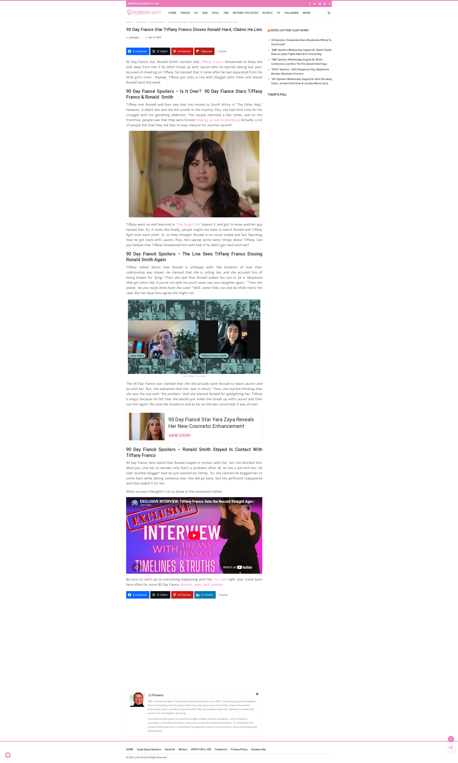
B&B (205, 12)
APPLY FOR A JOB (201, 749)
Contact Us (221, 749)
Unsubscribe (258, 749)
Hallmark (291, 12)
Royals (267, 12)
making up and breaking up (218, 120)
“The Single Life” (188, 224)
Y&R (226, 12)
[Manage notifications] (8, 755)
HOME (172, 12)
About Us (170, 749)
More (306, 12)
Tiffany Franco (212, 62)
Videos (185, 12)
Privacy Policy (239, 749)
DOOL (215, 12)
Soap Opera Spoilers (149, 749)
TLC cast (220, 579)
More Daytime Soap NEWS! (290, 30)
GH (196, 12)
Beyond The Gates (245, 12)
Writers (183, 749)
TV (278, 12)
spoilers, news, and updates (201, 584)
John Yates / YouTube (194, 376)
